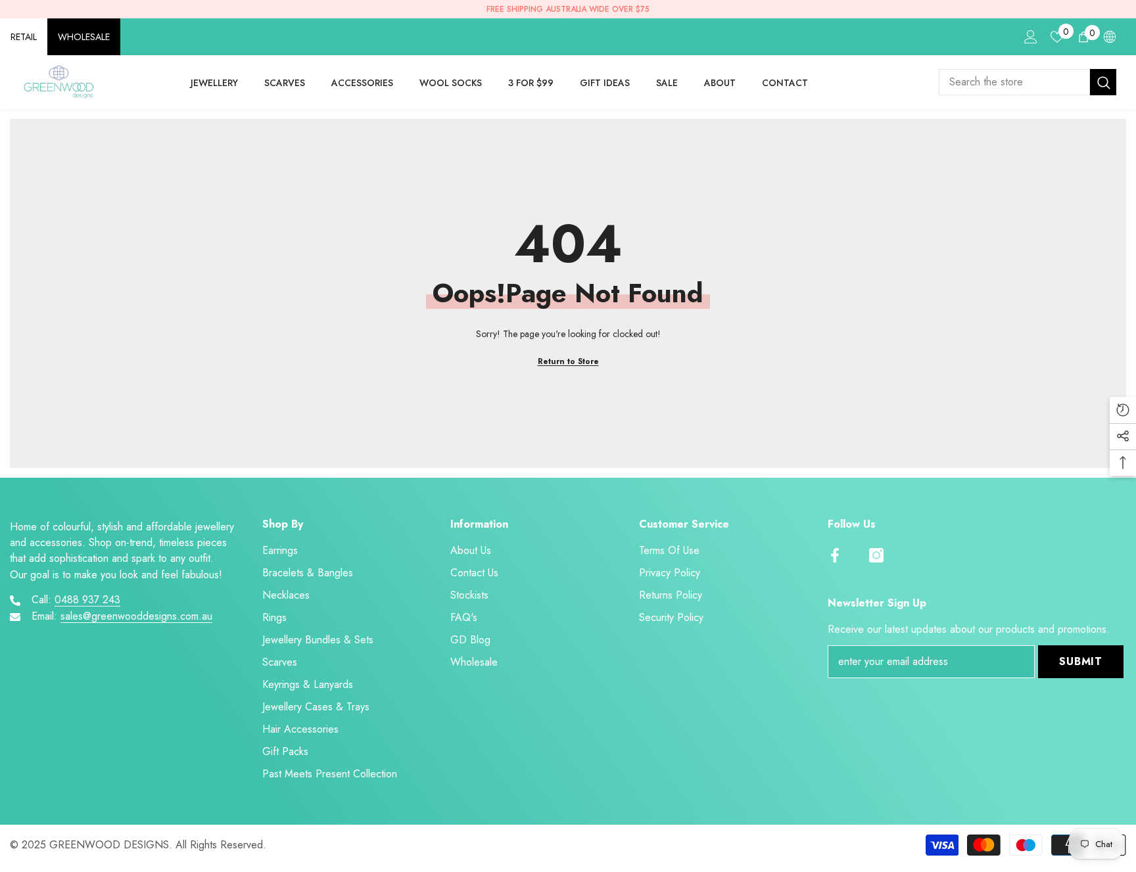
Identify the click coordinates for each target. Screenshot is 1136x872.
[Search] (1027, 82)
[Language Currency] (1109, 36)
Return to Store (568, 361)
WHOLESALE (84, 36)
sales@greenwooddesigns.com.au (136, 616)
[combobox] (1014, 82)
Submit (1080, 661)
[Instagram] (876, 555)
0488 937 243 (87, 599)
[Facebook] (835, 555)
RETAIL (24, 36)
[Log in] (1030, 36)
